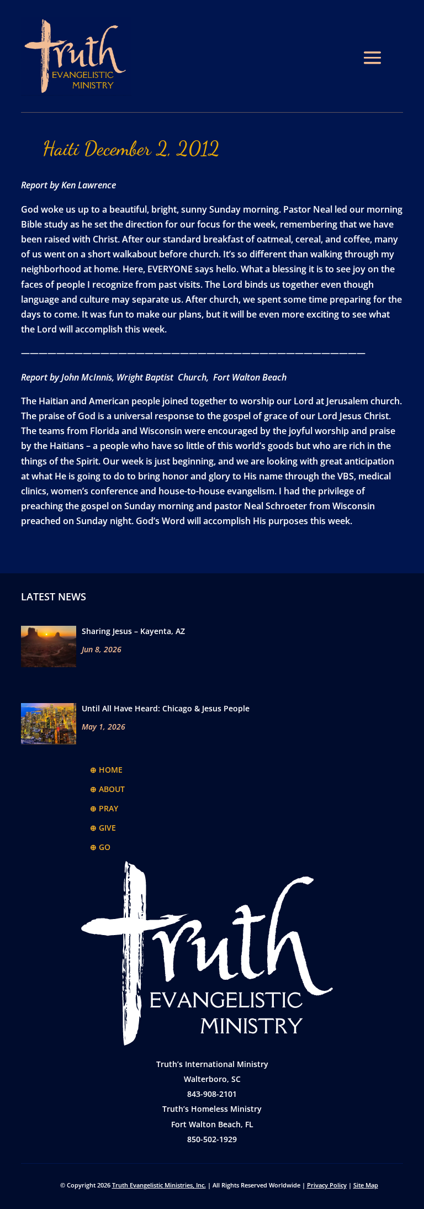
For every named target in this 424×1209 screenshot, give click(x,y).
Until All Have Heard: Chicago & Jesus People (166, 708)
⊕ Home (106, 769)
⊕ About (107, 789)
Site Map (365, 1185)
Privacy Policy (327, 1185)
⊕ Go (100, 847)
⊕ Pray (104, 808)
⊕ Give (103, 827)
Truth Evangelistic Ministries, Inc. (159, 1185)
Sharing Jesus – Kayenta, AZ (133, 631)
